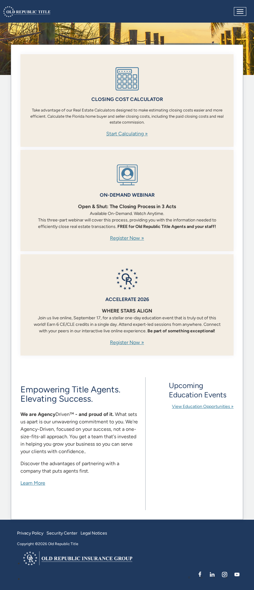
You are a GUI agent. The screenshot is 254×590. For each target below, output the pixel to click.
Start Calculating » (127, 134)
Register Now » (127, 238)
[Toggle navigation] (240, 11)
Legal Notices (94, 533)
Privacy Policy (30, 533)
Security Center (61, 533)
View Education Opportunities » (203, 406)
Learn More (32, 483)
